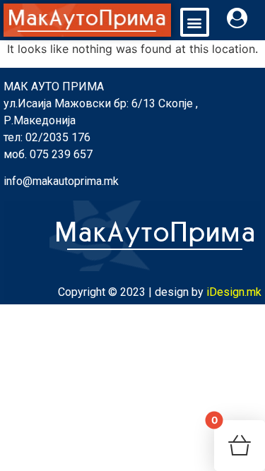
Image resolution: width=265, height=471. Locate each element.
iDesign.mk (233, 292)
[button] (194, 22)
